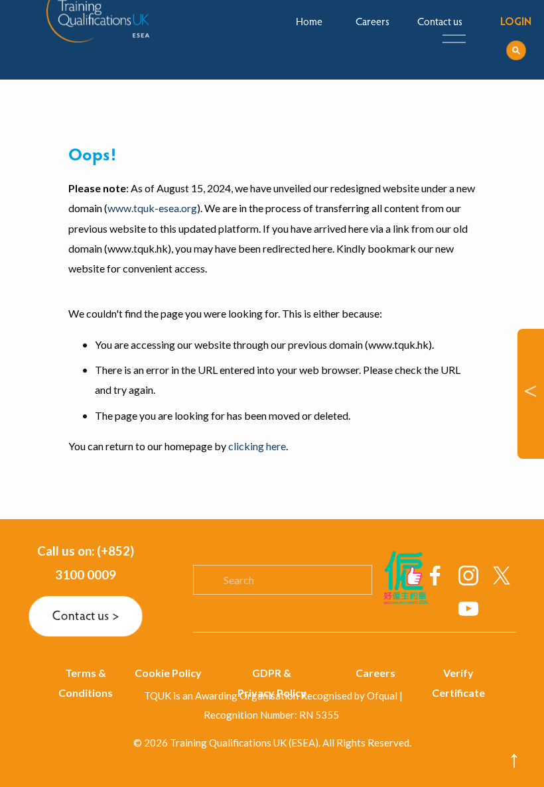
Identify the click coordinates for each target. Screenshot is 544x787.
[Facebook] (435, 575)
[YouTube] (468, 608)
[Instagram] (468, 575)
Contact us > (85, 616)
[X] (501, 575)
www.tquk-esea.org (152, 208)
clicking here (257, 446)
